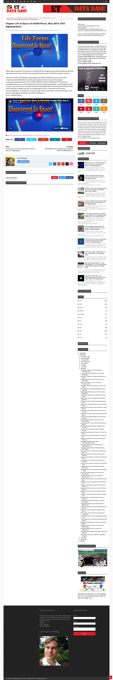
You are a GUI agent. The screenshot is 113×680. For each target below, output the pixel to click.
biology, (37, 30)
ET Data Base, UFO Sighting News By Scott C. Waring (18, 678)
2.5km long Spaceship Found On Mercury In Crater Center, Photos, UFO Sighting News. (95, 177)
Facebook (69, 177)
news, (46, 30)
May (82, 368)
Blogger (54, 177)
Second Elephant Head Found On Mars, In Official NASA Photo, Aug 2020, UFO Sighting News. (95, 228)
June (82, 366)
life (80, 321)
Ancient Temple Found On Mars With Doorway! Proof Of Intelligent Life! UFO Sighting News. (96, 202)
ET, (44, 30)
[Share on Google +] (43, 139)
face (80, 317)
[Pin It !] (66, 139)
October (83, 360)
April (82, 537)
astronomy (24, 17)
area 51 (81, 307)
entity (34, 17)
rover (80, 337)
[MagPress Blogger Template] (19, 9)
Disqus (62, 177)
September (84, 361)
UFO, (58, 30)
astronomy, (31, 30)
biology (30, 17)
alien (80, 304)
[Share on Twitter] (31, 139)
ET (37, 17)
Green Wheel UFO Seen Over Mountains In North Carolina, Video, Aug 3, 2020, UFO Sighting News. (95, 277)
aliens (12, 17)
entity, (41, 30)
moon (80, 324)
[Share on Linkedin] (55, 139)
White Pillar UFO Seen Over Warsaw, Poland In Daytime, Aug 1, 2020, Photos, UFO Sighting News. (96, 240)
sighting (45, 17)
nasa (80, 327)
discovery (81, 314)
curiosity (81, 310)
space (49, 17)
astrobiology (18, 17)
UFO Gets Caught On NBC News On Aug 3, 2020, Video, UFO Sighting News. (95, 253)
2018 (81, 541)
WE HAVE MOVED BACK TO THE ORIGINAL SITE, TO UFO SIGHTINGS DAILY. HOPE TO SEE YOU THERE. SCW (95, 265)
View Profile (24, 161)
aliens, (18, 30)
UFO (53, 17)
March (83, 539)
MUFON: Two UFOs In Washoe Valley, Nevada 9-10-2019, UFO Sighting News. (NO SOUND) (96, 189)
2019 (81, 355)
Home (7, 1)
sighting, (50, 30)
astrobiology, (24, 30)
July (82, 365)
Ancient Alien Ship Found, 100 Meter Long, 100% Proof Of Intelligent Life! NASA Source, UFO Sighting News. (95, 215)
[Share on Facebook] (19, 139)
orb (80, 334)
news (40, 17)
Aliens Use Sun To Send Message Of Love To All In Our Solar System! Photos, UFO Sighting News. (95, 164)
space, (54, 30)
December (84, 356)
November (84, 358)
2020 (81, 353)
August (83, 363)
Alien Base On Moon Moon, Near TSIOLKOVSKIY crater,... (90, 442)
